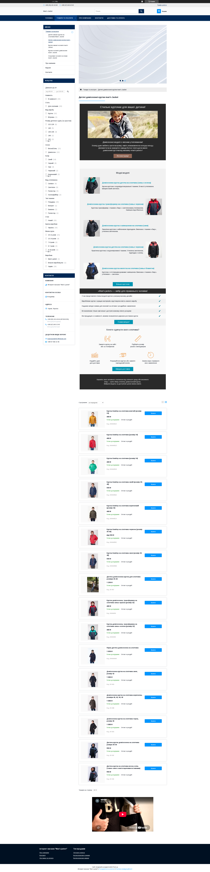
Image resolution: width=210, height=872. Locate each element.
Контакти (99, 18)
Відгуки (48, 68)
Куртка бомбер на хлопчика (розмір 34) (122, 435)
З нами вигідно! (124, 322)
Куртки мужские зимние (81, 858)
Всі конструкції (123, 156)
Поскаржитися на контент (107, 869)
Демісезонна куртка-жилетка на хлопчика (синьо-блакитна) (128, 268)
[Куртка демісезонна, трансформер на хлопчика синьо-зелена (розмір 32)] (93, 632)
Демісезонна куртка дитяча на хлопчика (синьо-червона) (118, 247)
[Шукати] (141, 11)
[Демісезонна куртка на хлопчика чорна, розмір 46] (93, 726)
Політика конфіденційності (124, 869)
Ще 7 (49, 141)
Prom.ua (115, 867)
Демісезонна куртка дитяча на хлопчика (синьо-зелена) (126, 183)
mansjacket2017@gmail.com (56, 339)
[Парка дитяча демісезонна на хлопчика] (93, 655)
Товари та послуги (65, 18)
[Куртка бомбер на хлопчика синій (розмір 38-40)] (93, 490)
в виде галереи (163, 402)
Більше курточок (123, 284)
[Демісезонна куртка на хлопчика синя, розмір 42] (93, 679)
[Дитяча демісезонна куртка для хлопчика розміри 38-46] (93, 584)
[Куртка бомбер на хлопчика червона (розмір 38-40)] (93, 537)
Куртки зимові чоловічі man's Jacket (58, 46)
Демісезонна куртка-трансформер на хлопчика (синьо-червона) (115, 204)
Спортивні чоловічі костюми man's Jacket (57, 57)
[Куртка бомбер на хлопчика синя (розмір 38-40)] (93, 561)
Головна (49, 18)
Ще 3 (49, 176)
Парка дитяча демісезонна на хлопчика (122, 648)
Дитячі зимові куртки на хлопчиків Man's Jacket (56, 35)
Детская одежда (79, 852)
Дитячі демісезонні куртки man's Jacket (59, 41)
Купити (153, 413)
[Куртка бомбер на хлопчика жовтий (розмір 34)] (93, 419)
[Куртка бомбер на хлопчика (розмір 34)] (93, 442)
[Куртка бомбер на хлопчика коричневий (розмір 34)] (93, 513)
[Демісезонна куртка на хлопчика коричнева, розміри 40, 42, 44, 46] (93, 703)
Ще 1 (49, 251)
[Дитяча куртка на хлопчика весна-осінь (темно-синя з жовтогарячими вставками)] (93, 774)
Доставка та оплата (116, 18)
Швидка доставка (123, 369)
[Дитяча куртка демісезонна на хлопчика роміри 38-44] (93, 750)
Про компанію (85, 18)
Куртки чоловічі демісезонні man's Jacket (57, 51)
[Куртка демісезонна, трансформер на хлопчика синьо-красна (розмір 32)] (93, 608)
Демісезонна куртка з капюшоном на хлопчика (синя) (125, 226)
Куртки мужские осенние (81, 855)
